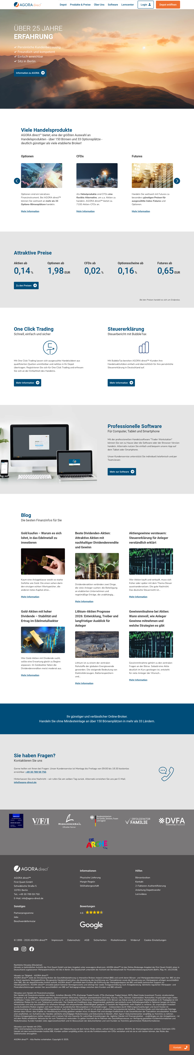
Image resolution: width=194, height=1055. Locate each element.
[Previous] (17, 181)
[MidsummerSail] (69, 821)
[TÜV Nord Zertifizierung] (16, 821)
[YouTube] (15, 951)
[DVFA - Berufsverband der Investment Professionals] (172, 821)
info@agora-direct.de (32, 898)
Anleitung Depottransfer (148, 890)
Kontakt (139, 881)
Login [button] (144, 4)
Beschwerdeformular (25, 921)
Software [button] (113, 4)
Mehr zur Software (119, 471)
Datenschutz (73, 940)
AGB (86, 940)
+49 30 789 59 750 (35, 772)
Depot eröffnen (168, 4)
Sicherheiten (100, 940)
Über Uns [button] (99, 4)
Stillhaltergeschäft (89, 885)
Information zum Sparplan (29, 66)
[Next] (177, 181)
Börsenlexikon (142, 877)
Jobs (16, 917)
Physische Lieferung (90, 877)
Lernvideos (141, 894)
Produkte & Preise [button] (80, 4)
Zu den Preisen (24, 285)
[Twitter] (23, 951)
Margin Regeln (87, 881)
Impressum (57, 940)
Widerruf (135, 940)
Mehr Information (30, 211)
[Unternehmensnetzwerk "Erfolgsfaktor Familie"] (120, 821)
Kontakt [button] (177, 1047)
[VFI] (41, 821)
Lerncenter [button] (127, 4)
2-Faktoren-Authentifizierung (150, 885)
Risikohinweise (118, 940)
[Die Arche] (97, 844)
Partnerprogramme (24, 913)
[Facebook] (31, 951)
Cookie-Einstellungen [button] (155, 940)
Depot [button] (63, 4)
